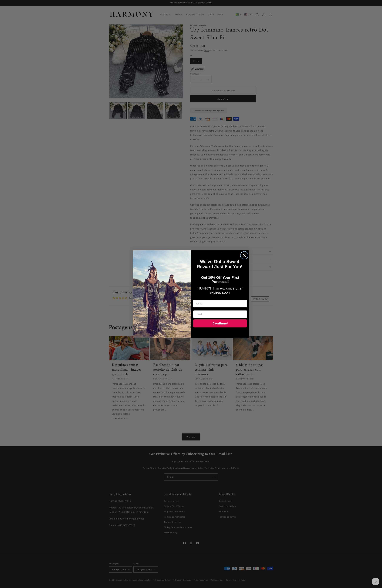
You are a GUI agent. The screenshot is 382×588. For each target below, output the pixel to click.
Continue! (220, 323)
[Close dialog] (244, 255)
